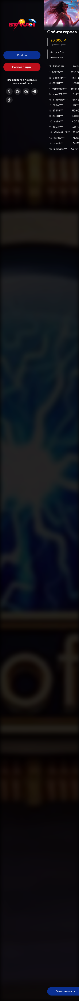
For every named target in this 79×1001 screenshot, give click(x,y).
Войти (22, 55)
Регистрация (22, 67)
